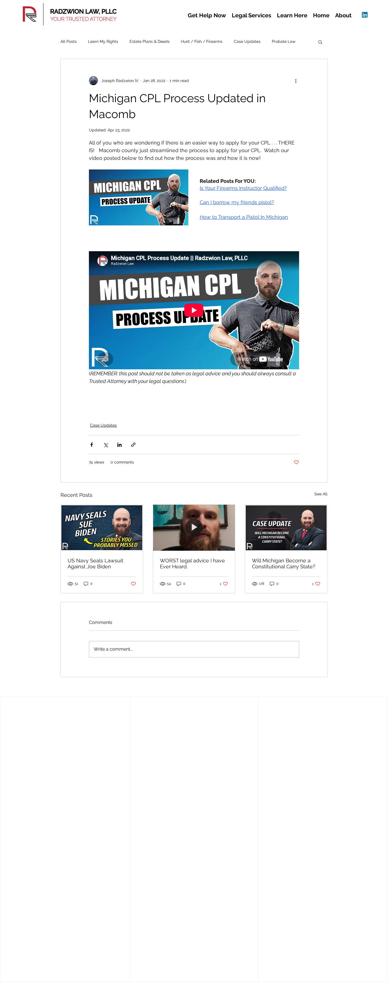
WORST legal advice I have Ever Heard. (192, 563)
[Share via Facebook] (91, 444)
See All (320, 494)
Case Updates (247, 41)
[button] (207, 15)
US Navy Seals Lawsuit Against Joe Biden (95, 563)
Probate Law (283, 41)
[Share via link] (133, 444)
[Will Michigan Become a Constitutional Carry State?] (286, 528)
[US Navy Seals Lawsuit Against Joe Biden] (102, 528)
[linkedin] (365, 15)
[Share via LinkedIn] (119, 444)
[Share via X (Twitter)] (105, 444)
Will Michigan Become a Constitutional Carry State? (283, 563)
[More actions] (295, 80)
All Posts (69, 41)
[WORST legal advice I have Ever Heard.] (194, 528)
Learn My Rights (103, 41)
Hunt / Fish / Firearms (201, 41)
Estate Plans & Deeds (150, 41)
